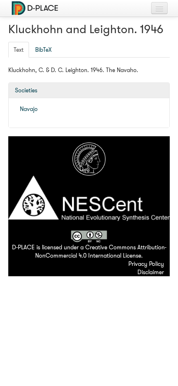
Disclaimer (150, 272)
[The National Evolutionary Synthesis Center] (89, 202)
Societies (26, 90)
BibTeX (43, 50)
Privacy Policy (146, 264)
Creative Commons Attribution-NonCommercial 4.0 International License (100, 251)
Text (19, 50)
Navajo (29, 109)
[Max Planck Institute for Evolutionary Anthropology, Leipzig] (89, 158)
